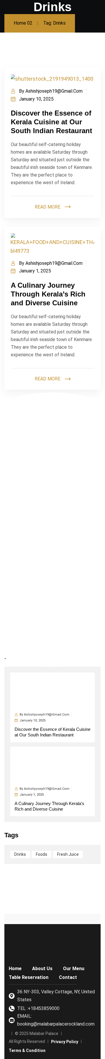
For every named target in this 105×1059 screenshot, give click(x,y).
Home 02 (23, 23)
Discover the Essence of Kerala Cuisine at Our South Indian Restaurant (51, 122)
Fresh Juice (68, 854)
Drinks (20, 854)
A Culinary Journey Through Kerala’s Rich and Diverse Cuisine (48, 294)
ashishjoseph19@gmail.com (54, 91)
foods (41, 854)
